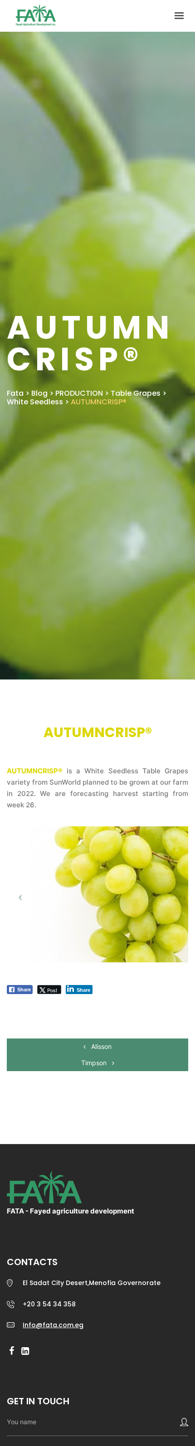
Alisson (100, 1046)
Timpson (94, 1063)
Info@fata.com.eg (53, 1325)
